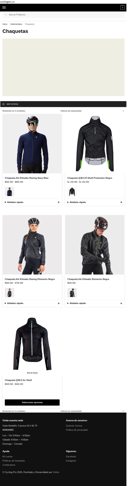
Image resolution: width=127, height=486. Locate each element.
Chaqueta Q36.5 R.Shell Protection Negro (89, 178)
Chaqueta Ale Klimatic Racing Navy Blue (26, 178)
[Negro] (72, 191)
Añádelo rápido (15, 202)
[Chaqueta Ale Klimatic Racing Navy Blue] (32, 143)
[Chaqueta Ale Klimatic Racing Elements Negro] (32, 245)
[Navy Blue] (9, 191)
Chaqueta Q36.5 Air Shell (18, 380)
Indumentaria (16, 24)
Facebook (71, 456)
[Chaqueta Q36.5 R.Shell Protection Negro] (95, 143)
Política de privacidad (77, 430)
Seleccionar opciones (32, 402)
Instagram (71, 461)
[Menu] (7, 7)
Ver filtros (12, 104)
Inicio (4, 24)
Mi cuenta (7, 456)
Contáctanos (8, 465)
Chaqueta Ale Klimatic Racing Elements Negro (30, 279)
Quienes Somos (74, 425)
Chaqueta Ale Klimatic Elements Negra (88, 279)
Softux (56, 472)
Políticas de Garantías (13, 461)
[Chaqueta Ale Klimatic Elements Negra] (95, 245)
